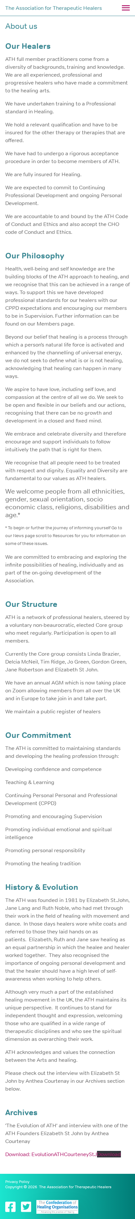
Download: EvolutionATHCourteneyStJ (51, 1154)
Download (109, 1154)
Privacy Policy (17, 1181)
